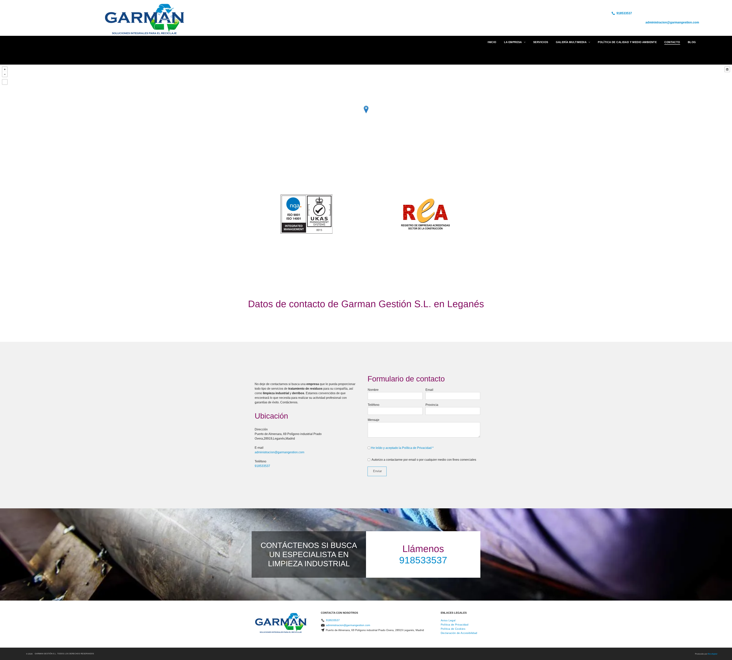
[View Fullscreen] (4, 81)
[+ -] (366, 113)
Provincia (431, 404)
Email (429, 389)
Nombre (373, 389)
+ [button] (4, 69)
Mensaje (373, 419)
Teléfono (373, 404)
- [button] (4, 74)
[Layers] (727, 69)
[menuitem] (492, 42)
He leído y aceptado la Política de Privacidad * (402, 447)
